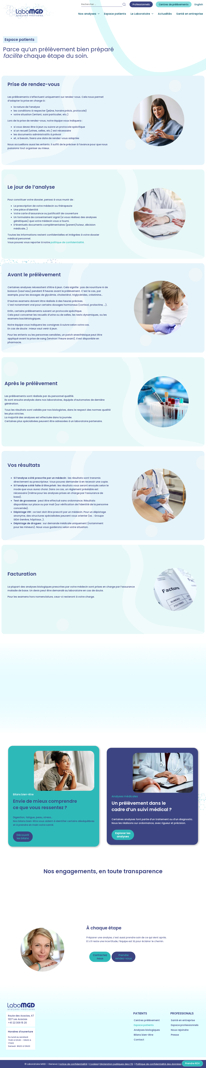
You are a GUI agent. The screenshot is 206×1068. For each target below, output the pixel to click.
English (199, 4)
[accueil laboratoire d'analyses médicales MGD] (28, 11)
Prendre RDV (192, 1063)
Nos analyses (87, 14)
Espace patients (115, 14)
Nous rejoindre (180, 1030)
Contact (139, 1039)
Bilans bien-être (143, 1035)
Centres (174, 4)
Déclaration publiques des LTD (116, 1064)
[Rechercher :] (101, 4)
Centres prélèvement (147, 1020)
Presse (175, 1035)
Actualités (165, 14)
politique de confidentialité (67, 242)
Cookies (93, 1064)
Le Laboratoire (140, 14)
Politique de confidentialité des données (158, 1064)
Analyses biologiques (147, 1030)
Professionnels (141, 4)
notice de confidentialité (73, 1064)
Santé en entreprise (189, 14)
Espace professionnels (184, 1025)
